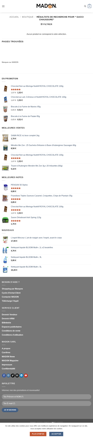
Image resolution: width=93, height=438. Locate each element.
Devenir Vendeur (9, 315)
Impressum (7, 365)
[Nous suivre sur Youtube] (26, 376)
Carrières (6, 352)
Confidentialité (8, 369)
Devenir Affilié (8, 319)
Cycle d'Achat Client (11, 293)
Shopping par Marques (12, 289)
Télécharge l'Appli (10, 301)
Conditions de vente (11, 331)
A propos (6, 348)
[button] (3, 6)
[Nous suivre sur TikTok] (13, 376)
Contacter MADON (10, 297)
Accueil (14, 17)
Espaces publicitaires (12, 327)
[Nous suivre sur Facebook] (4, 376)
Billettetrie (6, 323)
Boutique (27, 17)
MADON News (8, 357)
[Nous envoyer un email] (17, 376)
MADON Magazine (10, 361)
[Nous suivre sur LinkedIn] (21, 376)
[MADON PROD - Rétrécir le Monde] (46, 6)
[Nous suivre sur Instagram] (8, 376)
